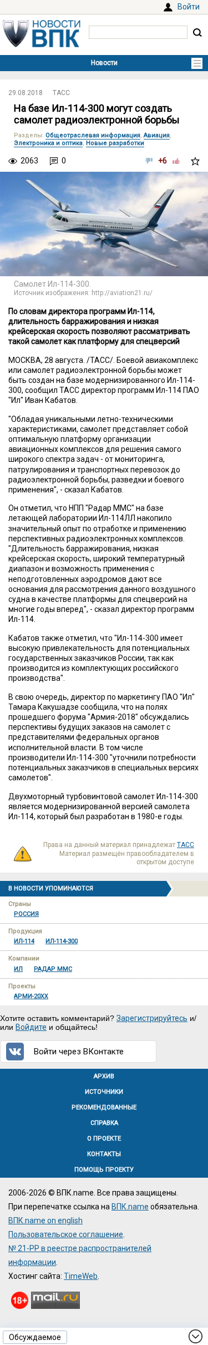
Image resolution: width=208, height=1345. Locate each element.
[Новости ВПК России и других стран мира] (41, 44)
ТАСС (61, 93)
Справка (104, 1123)
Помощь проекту (104, 1169)
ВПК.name (130, 1206)
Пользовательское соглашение (65, 1234)
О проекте (104, 1138)
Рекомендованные (104, 1107)
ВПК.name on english (45, 1220)
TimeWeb (81, 1276)
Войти (188, 6)
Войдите (31, 1027)
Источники (104, 1091)
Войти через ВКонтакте (79, 1052)
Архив (104, 1076)
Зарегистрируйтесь (151, 1018)
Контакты (104, 1154)
